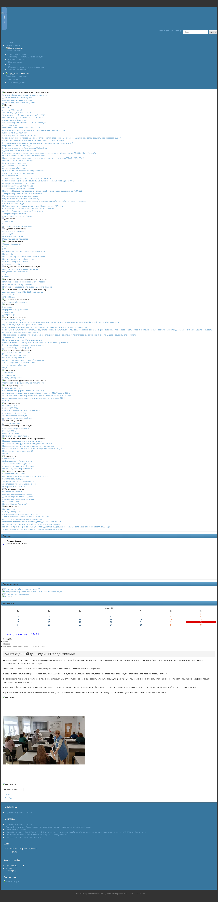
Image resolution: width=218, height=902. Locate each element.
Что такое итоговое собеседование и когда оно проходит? (29, 208)
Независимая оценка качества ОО (17, 451)
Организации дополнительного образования (23, 360)
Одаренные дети (10, 405)
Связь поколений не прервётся (16, 168)
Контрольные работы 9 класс (15, 261)
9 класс (5, 276)
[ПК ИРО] (7, 596)
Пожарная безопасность (13, 486)
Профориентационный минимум (17, 226)
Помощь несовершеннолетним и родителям (22, 441)
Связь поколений (10, 175)
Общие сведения (13, 50)
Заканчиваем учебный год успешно (18, 185)
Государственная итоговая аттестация (20, 269)
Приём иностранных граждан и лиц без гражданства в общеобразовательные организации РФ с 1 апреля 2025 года (56, 526)
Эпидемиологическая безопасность (18, 481)
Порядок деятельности (16, 76)
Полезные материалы (12, 501)
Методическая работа (12, 264)
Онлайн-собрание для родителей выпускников (23, 211)
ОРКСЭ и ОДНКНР (10, 433)
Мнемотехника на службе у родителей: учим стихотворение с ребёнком (35, 342)
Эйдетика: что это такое (13, 337)
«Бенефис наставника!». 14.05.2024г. (18, 183)
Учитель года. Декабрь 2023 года (17, 112)
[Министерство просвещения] (16, 594)
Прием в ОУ (7, 254)
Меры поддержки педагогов (15, 239)
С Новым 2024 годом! (12, 110)
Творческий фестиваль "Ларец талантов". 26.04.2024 (26, 178)
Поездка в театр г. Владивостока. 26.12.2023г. (23, 117)
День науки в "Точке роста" (15, 165)
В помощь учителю (11, 423)
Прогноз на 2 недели (19, 543)
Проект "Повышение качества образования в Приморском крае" (31, 524)
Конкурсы (6, 400)
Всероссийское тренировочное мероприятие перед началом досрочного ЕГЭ (37, 143)
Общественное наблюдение (15, 271)
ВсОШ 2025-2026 (10, 408)
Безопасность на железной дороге (18, 466)
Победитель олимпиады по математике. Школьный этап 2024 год (32, 206)
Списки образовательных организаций (25, 56)
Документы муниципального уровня (18, 102)
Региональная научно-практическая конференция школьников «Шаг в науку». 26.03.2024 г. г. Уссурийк (49, 153)
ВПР (4, 223)
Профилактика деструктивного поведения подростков (27, 443)
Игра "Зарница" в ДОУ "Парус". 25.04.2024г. (22, 324)
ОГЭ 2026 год (8, 297)
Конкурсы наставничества (14, 163)
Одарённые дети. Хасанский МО (17, 418)
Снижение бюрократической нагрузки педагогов (24, 95)
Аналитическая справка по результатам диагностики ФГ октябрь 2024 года (36, 395)
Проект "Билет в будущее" (14, 504)
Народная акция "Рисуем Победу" (18, 160)
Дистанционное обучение (14, 365)
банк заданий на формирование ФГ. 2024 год (23, 390)
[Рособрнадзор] (32, 591)
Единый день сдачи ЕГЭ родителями (19, 150)
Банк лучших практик (11, 377)
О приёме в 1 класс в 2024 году (16, 145)
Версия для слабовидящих (170, 30)
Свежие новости (13, 45)
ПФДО (5, 367)
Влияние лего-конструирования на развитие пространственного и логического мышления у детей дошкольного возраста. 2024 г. (61, 138)
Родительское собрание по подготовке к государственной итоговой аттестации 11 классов (44, 201)
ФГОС (5, 246)
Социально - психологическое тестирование (22, 519)
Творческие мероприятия (14, 355)
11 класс (6, 274)
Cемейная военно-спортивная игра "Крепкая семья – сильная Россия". (34, 130)
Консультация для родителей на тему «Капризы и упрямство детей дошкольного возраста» (44, 327)
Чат (9, 64)
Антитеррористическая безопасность (19, 484)
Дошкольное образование (14, 302)
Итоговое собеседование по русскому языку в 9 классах (27, 287)
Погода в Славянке (14, 541)
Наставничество (9, 509)
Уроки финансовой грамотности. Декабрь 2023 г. (24, 115)
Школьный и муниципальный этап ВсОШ (21, 410)
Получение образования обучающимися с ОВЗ (23, 256)
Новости (6, 107)
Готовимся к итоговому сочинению (18, 284)
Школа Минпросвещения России (17, 216)
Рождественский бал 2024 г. (15, 120)
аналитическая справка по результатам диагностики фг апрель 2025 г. (34, 398)
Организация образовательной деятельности (23, 251)
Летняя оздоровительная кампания (18, 362)
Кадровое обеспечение (13, 231)
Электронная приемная (18, 69)
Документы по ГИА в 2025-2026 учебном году (23, 292)
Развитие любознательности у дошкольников (23, 345)
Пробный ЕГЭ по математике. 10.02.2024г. (21, 127)
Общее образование (11, 244)
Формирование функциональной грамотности (23, 382)
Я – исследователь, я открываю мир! (18, 173)
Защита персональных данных (16, 463)
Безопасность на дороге (13, 473)
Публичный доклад (16, 82)
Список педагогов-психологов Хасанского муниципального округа (32, 448)
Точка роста (7, 372)
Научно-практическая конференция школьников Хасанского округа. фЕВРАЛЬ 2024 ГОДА (43, 158)
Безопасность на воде (12, 478)
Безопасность (8, 458)
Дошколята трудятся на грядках (17, 347)
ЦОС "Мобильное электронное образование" (23, 170)
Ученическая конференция (14, 415)
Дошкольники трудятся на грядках (18, 188)
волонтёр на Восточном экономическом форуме (24, 155)
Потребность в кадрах (12, 236)
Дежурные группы (10, 314)
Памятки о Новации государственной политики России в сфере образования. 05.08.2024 (42, 191)
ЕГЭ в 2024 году (9, 125)
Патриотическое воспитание (15, 436)
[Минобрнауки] (21, 589)
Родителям (7, 307)
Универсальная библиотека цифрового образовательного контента (33, 529)
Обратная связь (14, 62)
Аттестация (7, 233)
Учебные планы (9, 430)
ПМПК (5, 453)
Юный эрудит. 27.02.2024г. (14, 132)
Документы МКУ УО (16, 59)
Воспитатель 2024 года (13, 203)
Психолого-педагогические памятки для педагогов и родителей (31, 521)
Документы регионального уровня (18, 100)
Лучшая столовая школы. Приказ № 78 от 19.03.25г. (25, 516)
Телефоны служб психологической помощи (22, 193)
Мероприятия (8, 375)
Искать (213, 32)
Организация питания (12, 491)
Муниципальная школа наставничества (20, 196)
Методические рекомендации (16, 428)
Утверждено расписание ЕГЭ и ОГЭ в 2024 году (24, 122)
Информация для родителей (15, 309)
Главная (9, 42)
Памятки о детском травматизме (17, 468)
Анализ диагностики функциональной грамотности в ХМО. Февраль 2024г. (36, 393)
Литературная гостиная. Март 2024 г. (19, 135)
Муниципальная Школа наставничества (20, 514)
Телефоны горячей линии (14, 213)
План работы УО (15, 79)
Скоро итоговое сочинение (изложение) (20, 198)
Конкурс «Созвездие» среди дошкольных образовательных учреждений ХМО (38, 180)
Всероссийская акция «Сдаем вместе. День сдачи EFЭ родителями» (33, 140)
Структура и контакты (17, 54)
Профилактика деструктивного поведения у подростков (28, 446)
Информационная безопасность (17, 461)
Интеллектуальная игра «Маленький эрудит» (23, 340)
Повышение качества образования (18, 259)
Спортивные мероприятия (14, 357)
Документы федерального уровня (18, 97)
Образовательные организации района (25, 67)
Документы (7, 221)
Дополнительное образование (16, 352)
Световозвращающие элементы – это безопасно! (25, 476)
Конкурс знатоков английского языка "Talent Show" (25, 148)
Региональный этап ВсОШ (14, 413)
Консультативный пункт (13, 319)
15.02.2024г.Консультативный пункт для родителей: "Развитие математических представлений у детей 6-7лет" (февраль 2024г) (61, 322)
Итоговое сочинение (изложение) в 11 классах (23, 281)
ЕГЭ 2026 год (8, 294)
